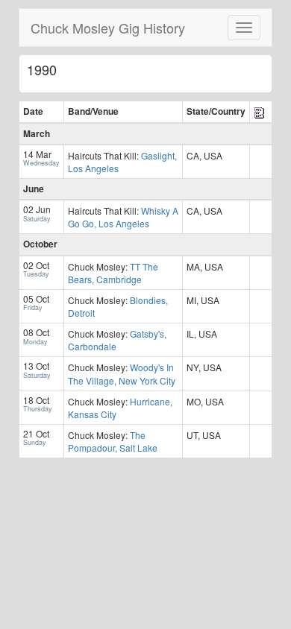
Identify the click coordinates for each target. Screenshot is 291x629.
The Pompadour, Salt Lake (112, 441)
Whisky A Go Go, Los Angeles (123, 217)
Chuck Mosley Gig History (108, 27)
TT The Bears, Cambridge (113, 272)
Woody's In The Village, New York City (121, 373)
